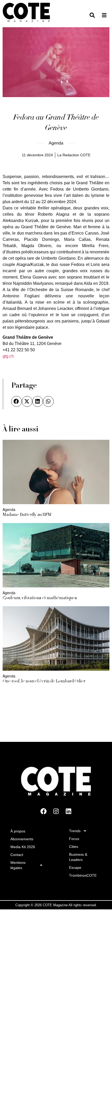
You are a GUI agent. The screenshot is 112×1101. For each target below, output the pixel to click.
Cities (73, 846)
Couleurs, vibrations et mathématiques (40, 598)
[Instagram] (56, 811)
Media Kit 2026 (22, 847)
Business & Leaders (78, 857)
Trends (74, 831)
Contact (16, 855)
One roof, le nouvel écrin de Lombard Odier (44, 681)
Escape (75, 867)
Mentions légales (18, 865)
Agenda (56, 143)
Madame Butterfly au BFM (27, 515)
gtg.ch (8, 356)
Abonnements (21, 839)
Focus (74, 839)
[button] (16, 401)
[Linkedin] (68, 811)
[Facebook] (43, 811)
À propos (17, 831)
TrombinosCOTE (83, 875)
